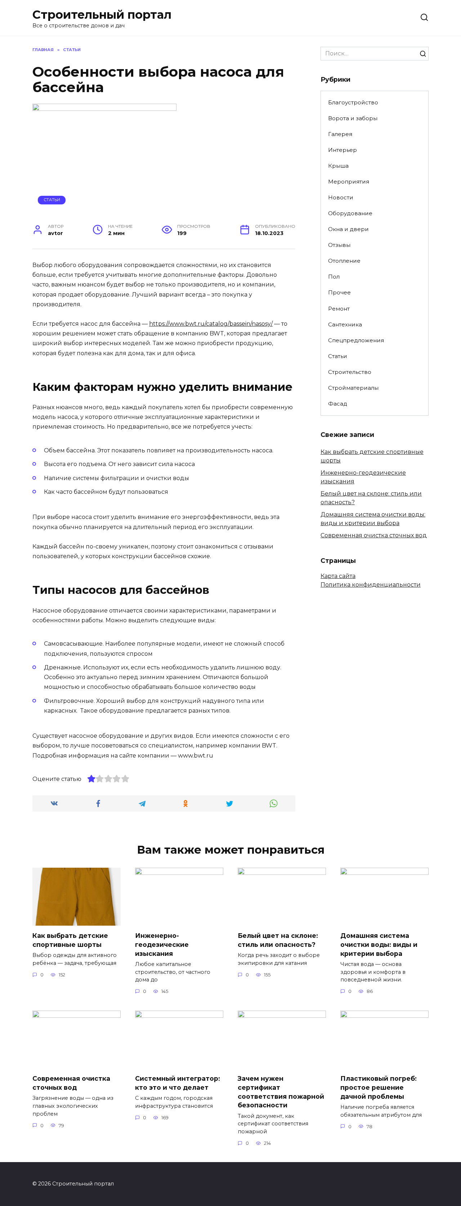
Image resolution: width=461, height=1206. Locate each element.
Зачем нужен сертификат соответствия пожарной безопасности (281, 1092)
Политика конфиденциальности (371, 584)
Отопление (344, 260)
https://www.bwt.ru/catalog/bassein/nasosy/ (211, 323)
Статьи (52, 199)
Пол (334, 276)
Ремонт (339, 308)
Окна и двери (348, 229)
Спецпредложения (356, 340)
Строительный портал (101, 15)
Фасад (337, 403)
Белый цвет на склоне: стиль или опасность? (278, 940)
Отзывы (339, 244)
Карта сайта (338, 576)
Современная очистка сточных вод (374, 535)
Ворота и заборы (352, 118)
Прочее (339, 292)
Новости (340, 197)
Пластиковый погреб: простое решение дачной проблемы (378, 1087)
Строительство (349, 372)
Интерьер (342, 149)
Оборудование (350, 213)
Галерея (340, 134)
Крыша (338, 165)
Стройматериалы (353, 387)
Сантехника (345, 324)
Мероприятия (348, 181)
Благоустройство (353, 102)
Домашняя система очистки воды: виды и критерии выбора (378, 944)
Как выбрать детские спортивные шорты (70, 940)
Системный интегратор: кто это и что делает (177, 1083)
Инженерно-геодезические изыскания (162, 944)
